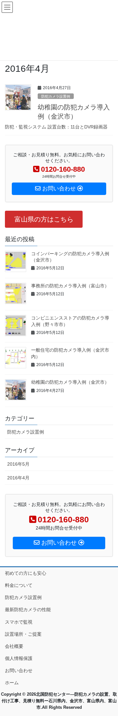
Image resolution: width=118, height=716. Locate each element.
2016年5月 (18, 464)
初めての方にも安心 (25, 573)
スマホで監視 (18, 622)
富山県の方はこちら (43, 219)
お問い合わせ (18, 670)
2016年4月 (18, 477)
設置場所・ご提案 (23, 634)
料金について (18, 585)
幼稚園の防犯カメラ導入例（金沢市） (70, 382)
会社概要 (14, 646)
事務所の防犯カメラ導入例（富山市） (70, 285)
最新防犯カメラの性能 (28, 609)
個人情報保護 (18, 658)
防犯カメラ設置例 (55, 96)
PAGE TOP (109, 688)
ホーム (12, 682)
